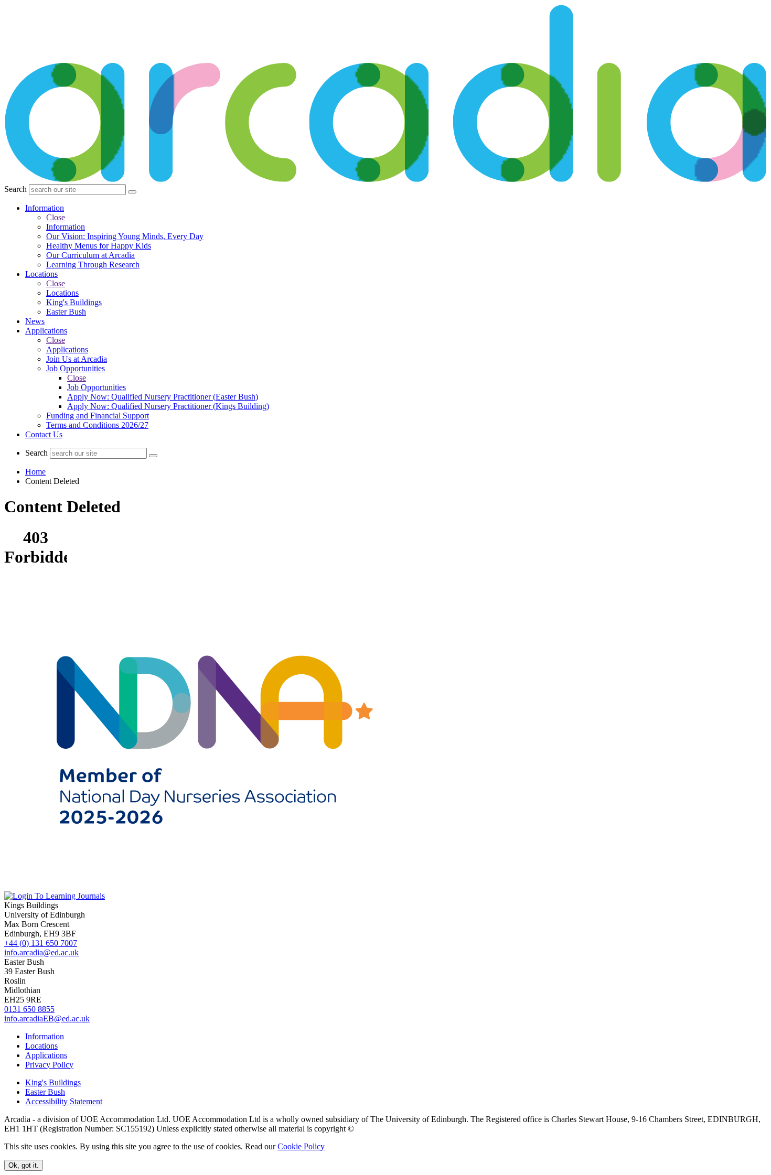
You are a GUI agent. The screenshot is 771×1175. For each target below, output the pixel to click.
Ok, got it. (23, 1165)
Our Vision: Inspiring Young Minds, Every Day (125, 236)
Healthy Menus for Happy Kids (98, 245)
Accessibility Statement (63, 1101)
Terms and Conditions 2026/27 (97, 425)
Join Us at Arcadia (76, 358)
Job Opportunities (75, 368)
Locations (41, 274)
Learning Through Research (93, 264)
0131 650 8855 (29, 1009)
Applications (46, 330)
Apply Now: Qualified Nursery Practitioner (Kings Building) (168, 406)
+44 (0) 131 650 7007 (40, 943)
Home (35, 471)
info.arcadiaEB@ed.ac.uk (47, 1018)
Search (15, 189)
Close (55, 217)
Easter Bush (66, 311)
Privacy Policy (49, 1064)
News (35, 321)
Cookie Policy (301, 1146)
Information (44, 207)
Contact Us (43, 434)
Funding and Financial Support (97, 415)
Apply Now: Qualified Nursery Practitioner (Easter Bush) (162, 396)
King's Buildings (74, 302)
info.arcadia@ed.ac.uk (41, 952)
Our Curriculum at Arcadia (90, 255)
